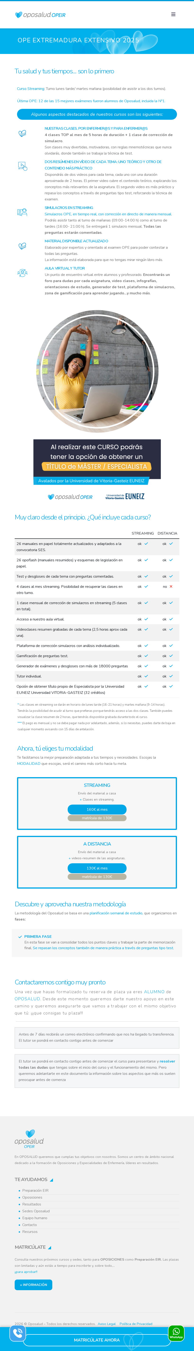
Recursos (30, 1231)
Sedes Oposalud (36, 1211)
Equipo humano (34, 1218)
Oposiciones (32, 1197)
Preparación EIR (35, 1190)
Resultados (31, 1204)
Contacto (29, 1224)
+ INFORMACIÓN (33, 1285)
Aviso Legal (107, 1323)
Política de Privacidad (136, 1323)
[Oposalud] (29, 1137)
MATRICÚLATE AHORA (97, 1340)
